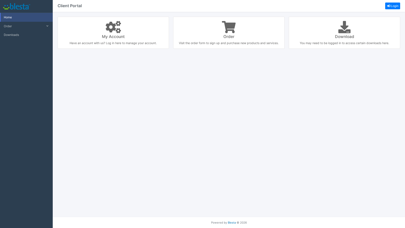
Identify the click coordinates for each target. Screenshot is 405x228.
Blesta (232, 222)
